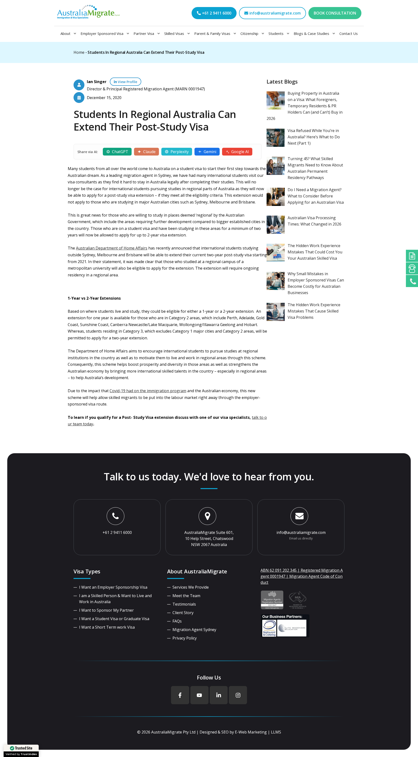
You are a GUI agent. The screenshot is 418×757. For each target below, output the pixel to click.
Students (276, 33)
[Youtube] (199, 695)
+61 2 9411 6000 (117, 532)
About (65, 33)
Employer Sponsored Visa (102, 33)
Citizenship (249, 33)
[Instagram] (238, 695)
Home (79, 52)
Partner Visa (144, 33)
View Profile (127, 81)
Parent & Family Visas (212, 33)
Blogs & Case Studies (311, 33)
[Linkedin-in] (219, 695)
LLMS (276, 732)
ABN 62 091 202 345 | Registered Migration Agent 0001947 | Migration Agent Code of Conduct (302, 576)
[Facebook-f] (180, 695)
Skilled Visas (174, 33)
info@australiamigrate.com (301, 532)
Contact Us (348, 33)
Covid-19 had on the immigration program (148, 390)
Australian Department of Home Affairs (111, 248)
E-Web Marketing (251, 732)
